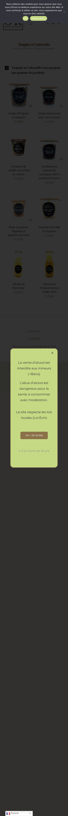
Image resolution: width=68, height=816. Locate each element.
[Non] (64, 11)
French (14, 813)
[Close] (52, 352)
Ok (25, 18)
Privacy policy (39, 18)
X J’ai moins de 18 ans (34, 451)
